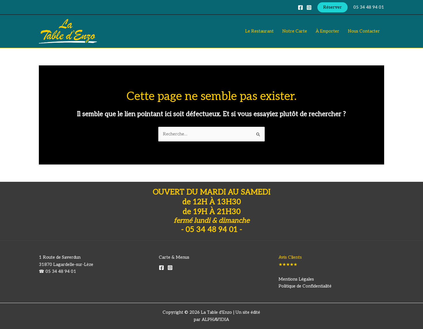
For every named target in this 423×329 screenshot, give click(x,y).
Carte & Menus (174, 257)
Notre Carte (294, 31)
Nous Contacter (364, 31)
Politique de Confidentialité (305, 286)
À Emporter (327, 31)
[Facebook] (300, 7)
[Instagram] (309, 7)
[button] (332, 7)
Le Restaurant (259, 31)
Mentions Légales (296, 279)
